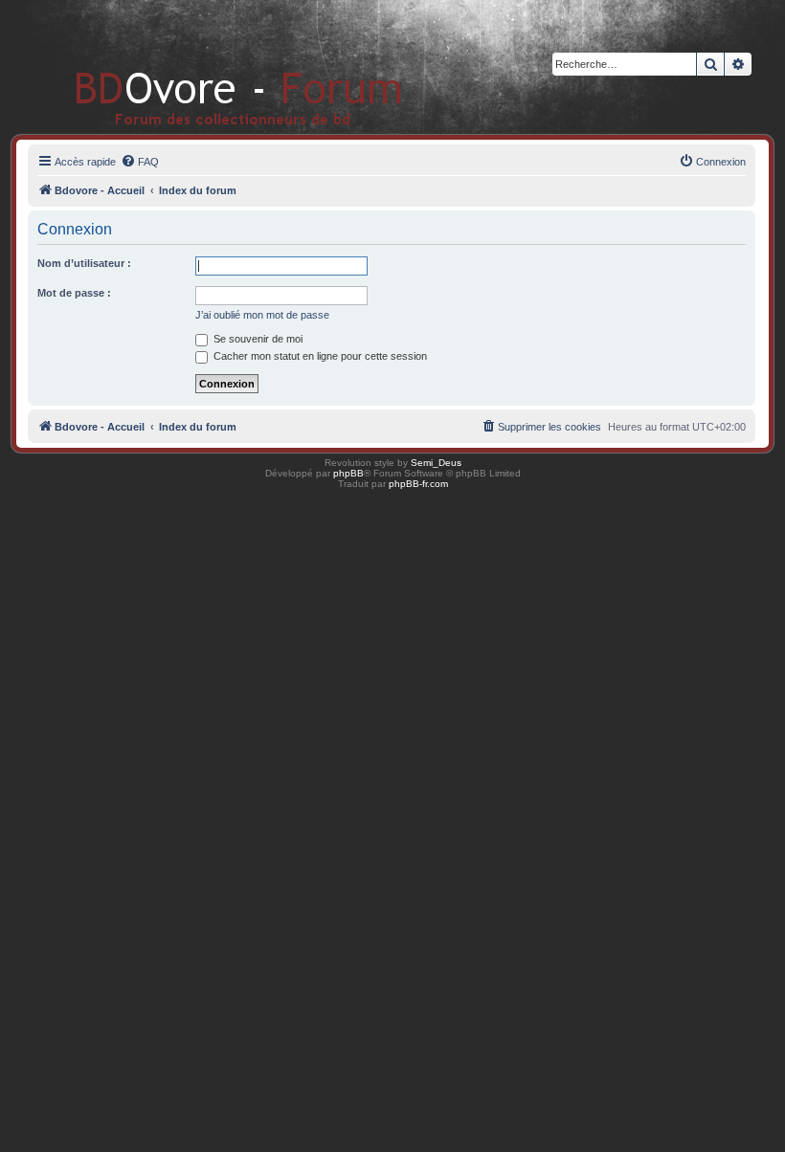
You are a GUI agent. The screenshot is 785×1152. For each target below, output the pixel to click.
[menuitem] (140, 161)
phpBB (348, 473)
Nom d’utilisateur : (84, 263)
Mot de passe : (74, 293)
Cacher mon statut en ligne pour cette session (319, 356)
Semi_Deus (436, 462)
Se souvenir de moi (257, 338)
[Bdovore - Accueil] (210, 66)
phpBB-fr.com (418, 483)
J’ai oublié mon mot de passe (262, 315)
